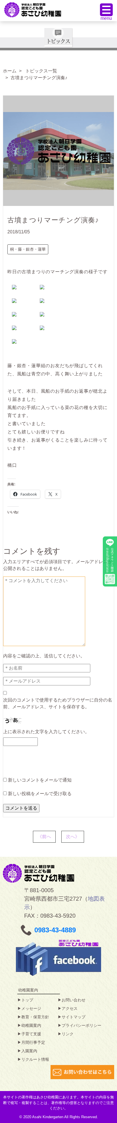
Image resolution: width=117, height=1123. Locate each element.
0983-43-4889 (55, 930)
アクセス (70, 1008)
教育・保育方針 (35, 1017)
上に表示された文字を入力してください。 (46, 731)
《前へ (44, 836)
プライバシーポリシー (81, 1025)
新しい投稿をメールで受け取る (40, 793)
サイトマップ (73, 1017)
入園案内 (29, 1051)
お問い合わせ (73, 1000)
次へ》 (73, 836)
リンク (68, 1034)
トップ (27, 1000)
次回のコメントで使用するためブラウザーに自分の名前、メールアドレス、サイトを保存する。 (57, 703)
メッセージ (31, 1008)
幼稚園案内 (31, 1025)
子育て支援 (31, 1034)
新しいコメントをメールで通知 (40, 780)
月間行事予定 (33, 1042)
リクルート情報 (35, 1059)
